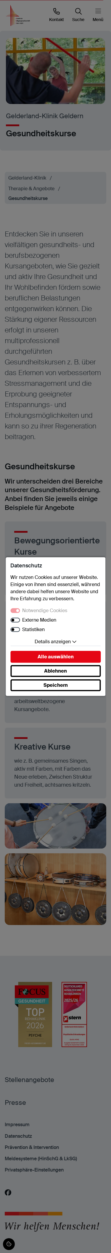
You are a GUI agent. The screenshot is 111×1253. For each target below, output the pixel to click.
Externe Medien (39, 620)
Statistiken (33, 629)
